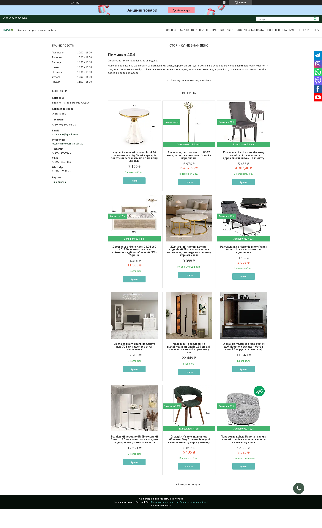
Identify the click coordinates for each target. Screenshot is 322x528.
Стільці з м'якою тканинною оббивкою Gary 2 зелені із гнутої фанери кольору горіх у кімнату (189, 439)
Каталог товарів (190, 30)
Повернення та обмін (281, 30)
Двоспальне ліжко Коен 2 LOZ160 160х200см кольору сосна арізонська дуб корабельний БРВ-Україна (134, 250)
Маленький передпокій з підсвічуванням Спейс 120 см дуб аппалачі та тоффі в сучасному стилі (189, 348)
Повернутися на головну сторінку (190, 80)
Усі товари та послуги (188, 484)
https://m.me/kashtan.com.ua (67, 143)
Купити (134, 180)
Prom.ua (178, 498)
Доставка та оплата (250, 30)
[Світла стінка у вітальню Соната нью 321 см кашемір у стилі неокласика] (134, 315)
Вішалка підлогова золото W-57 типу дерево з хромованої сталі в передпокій (189, 155)
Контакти (226, 30)
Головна (170, 30)
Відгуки (304, 30)
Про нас (211, 30)
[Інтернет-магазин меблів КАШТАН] (8, 30)
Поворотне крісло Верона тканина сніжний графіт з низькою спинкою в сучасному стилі (243, 439)
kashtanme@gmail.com (65, 134)
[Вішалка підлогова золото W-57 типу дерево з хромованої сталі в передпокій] (189, 124)
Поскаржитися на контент (164, 502)
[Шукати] (315, 19)
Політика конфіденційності (194, 502)
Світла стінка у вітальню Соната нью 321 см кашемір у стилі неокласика (134, 346)
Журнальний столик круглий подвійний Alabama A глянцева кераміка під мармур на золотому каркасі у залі (189, 250)
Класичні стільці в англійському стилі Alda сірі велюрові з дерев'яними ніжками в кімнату (243, 155)
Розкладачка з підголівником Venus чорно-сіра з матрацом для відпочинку (243, 249)
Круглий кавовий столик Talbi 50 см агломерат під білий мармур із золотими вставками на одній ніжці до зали (134, 156)
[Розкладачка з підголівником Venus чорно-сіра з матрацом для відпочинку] (243, 218)
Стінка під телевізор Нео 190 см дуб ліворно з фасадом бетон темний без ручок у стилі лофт (243, 346)
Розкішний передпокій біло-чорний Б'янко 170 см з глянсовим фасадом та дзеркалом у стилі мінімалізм (134, 439)
